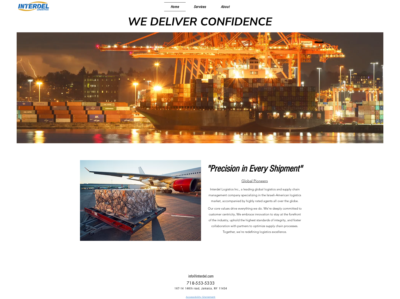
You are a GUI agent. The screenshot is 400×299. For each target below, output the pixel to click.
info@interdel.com (201, 276)
